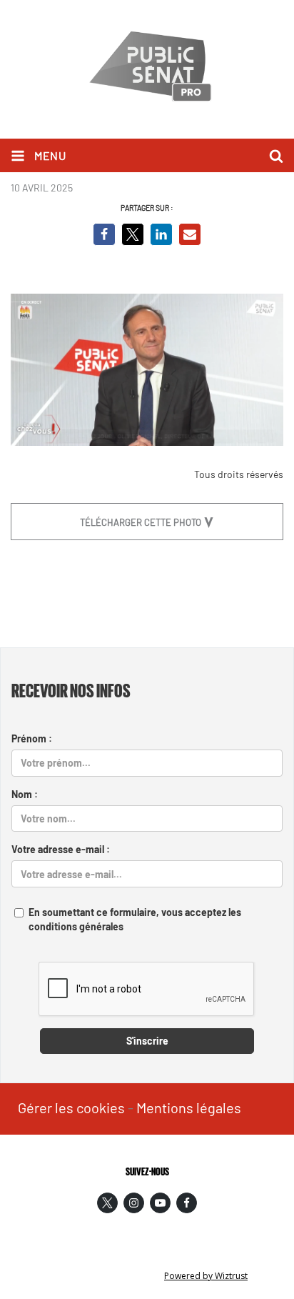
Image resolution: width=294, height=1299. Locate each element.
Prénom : (31, 738)
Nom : (24, 794)
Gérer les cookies (71, 1107)
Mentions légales (188, 1107)
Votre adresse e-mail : (60, 849)
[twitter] (107, 1203)
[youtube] (160, 1203)
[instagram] (133, 1203)
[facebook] (186, 1203)
